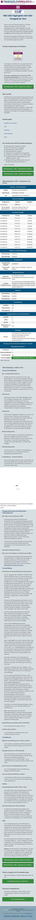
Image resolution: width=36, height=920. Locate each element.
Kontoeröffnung (8, 133)
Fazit (5, 137)
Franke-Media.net (29, 913)
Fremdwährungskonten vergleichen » (18, 881)
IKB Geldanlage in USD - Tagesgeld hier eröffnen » (18, 168)
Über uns (24, 916)
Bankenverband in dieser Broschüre (13, 565)
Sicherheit (6, 130)
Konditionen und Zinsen (10, 123)
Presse (30, 916)
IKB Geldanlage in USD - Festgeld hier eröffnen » (18, 86)
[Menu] (18, 7)
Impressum (7, 916)
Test (5, 126)
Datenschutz (16, 916)
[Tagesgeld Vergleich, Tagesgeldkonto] (18, 2)
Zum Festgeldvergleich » (18, 899)
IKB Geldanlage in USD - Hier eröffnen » (23, 357)
